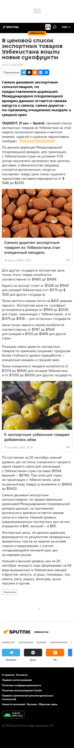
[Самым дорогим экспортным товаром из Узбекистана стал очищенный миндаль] (37, 213)
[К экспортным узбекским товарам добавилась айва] (37, 405)
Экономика (9, 592)
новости (8, 642)
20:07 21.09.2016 (12, 65)
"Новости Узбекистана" (37, 141)
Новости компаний (13, 704)
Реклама (32, 704)
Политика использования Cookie (22, 690)
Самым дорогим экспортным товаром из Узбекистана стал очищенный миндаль (32, 247)
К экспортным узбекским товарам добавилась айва (36, 437)
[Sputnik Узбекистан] (11, 28)
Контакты (22, 675)
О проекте (8, 675)
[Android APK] (13, 715)
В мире (41, 642)
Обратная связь (48, 704)
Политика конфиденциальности (21, 685)
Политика (25, 642)
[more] (68, 260)
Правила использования (17, 680)
